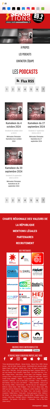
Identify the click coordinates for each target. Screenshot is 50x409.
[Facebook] (3, 8)
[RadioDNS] (38, 284)
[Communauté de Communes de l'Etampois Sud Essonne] (25, 310)
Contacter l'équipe (25, 60)
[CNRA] (13, 272)
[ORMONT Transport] (13, 323)
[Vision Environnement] (25, 336)
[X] (18, 8)
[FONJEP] (13, 297)
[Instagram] (28, 8)
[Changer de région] (38, 20)
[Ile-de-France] (13, 259)
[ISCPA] (13, 310)
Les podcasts (25, 53)
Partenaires (25, 237)
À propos (25, 47)
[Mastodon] (23, 8)
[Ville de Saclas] (38, 310)
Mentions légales (25, 231)
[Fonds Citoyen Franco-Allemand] (25, 259)
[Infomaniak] (13, 284)
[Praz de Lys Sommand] (38, 336)
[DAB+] (25, 284)
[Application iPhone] (37, 8)
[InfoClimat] (38, 323)
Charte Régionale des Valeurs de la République (25, 222)
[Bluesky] (8, 8)
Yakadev (45, 406)
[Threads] (13, 8)
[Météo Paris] (13, 336)
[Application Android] (42, 8)
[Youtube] (33, 8)
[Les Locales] (38, 259)
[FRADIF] (38, 272)
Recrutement (25, 243)
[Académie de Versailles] (25, 297)
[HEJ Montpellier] (38, 297)
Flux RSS (27, 81)
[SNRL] (25, 272)
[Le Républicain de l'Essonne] (25, 323)
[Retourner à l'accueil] (18, 20)
